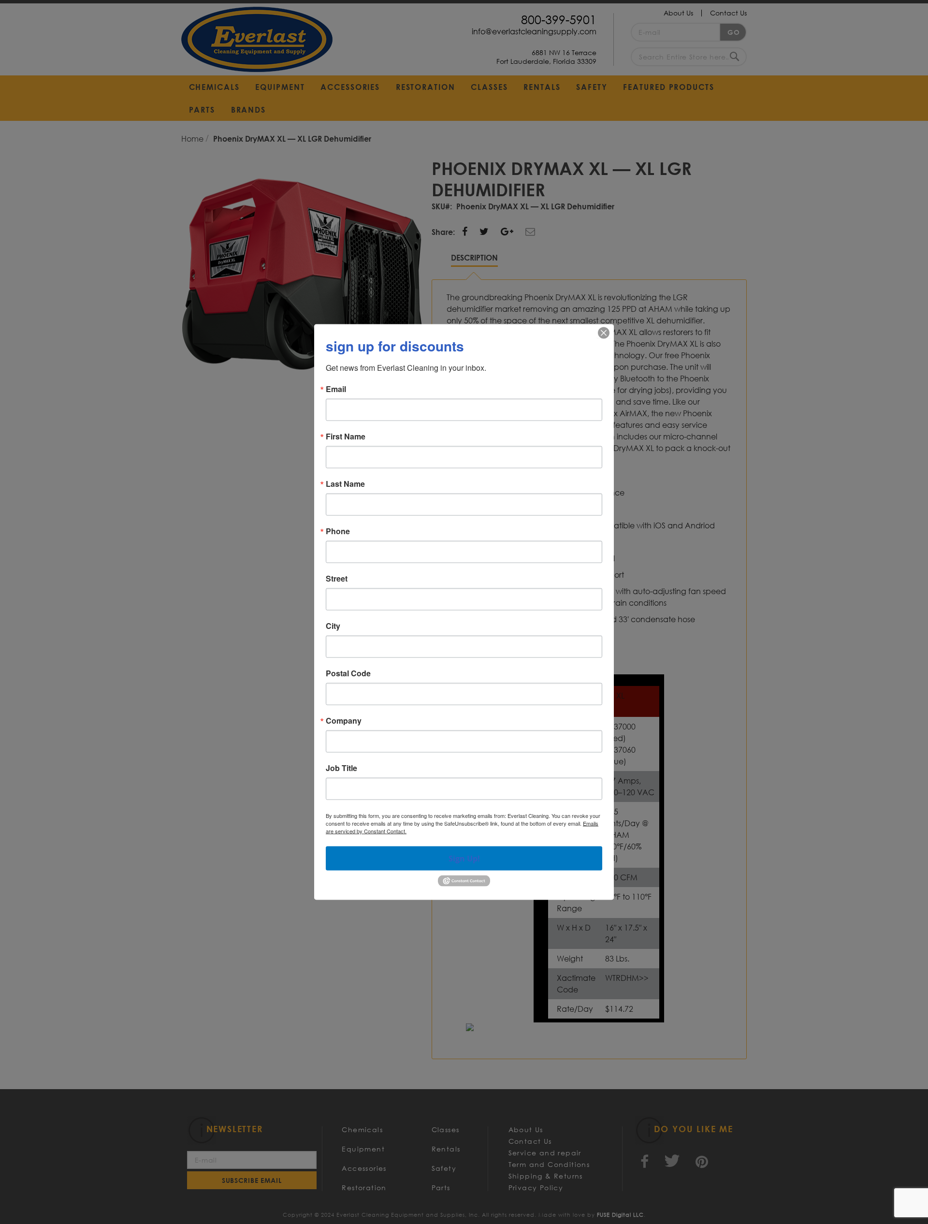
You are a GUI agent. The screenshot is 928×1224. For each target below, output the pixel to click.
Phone (338, 531)
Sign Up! (464, 858)
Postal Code (348, 673)
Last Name (345, 484)
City (333, 626)
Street (337, 579)
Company (344, 721)
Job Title (341, 768)
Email (336, 389)
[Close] (603, 333)
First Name (345, 436)
